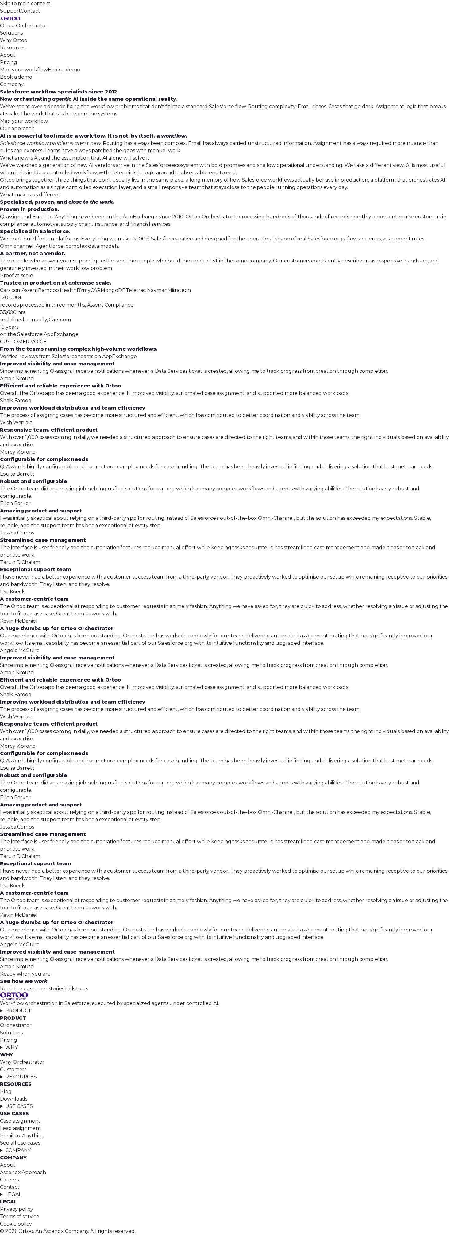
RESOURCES (21, 1077)
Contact (30, 11)
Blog (6, 1091)
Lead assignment (20, 1128)
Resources (12, 48)
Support (10, 11)
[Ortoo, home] (225, 18)
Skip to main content (25, 3)
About (8, 55)
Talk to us (76, 988)
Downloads (13, 1099)
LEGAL (13, 1194)
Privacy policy (16, 1209)
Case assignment (20, 1121)
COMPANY (18, 1150)
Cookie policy (16, 1224)
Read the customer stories (32, 988)
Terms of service (19, 1216)
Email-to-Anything (22, 1136)
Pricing (8, 62)
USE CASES (19, 1106)
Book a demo (64, 70)
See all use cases (20, 1143)
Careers (9, 1180)
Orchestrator (16, 1025)
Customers (13, 1069)
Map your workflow (24, 70)
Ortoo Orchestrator (24, 25)
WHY (11, 1047)
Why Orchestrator (22, 1062)
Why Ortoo (13, 40)
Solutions (11, 33)
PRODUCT (18, 1011)
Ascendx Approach (23, 1172)
